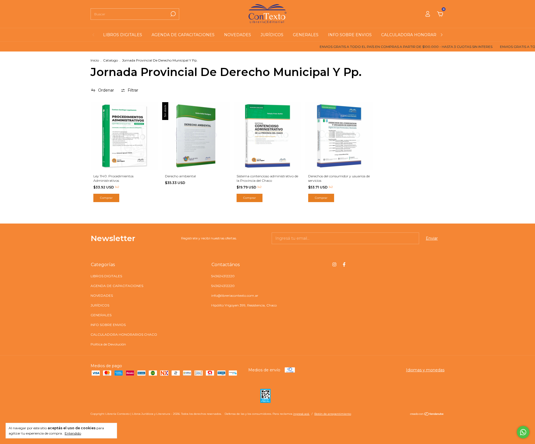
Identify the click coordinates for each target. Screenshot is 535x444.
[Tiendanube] (427, 414)
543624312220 (223, 276)
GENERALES (305, 34)
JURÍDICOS (272, 34)
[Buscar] (172, 13)
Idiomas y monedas (425, 369)
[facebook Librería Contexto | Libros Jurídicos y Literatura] (344, 264)
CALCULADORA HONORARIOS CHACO (420, 34)
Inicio (95, 60)
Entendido (73, 433)
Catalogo (110, 60)
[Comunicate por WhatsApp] (523, 432)
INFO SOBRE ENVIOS (350, 34)
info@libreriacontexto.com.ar (234, 295)
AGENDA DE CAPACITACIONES (183, 34)
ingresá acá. (301, 414)
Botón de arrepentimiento (332, 414)
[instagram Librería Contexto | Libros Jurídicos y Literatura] (334, 264)
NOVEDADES (237, 34)
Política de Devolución (108, 344)
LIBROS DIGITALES (122, 34)
